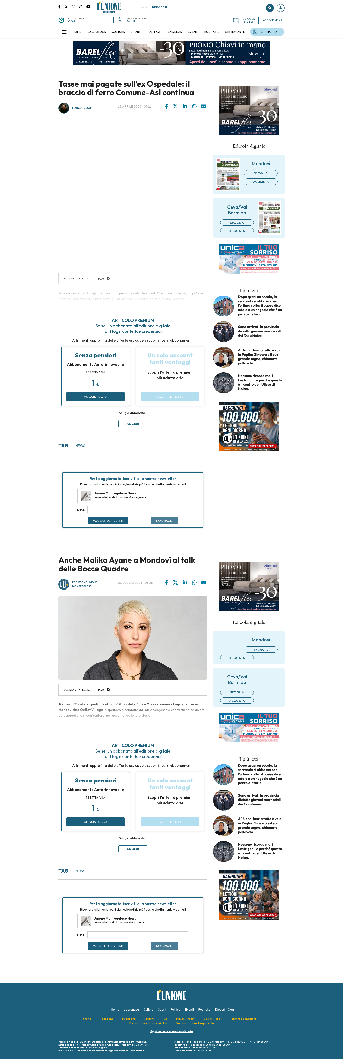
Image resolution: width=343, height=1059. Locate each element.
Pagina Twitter (68, 6)
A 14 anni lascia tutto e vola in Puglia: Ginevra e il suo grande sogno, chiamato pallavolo (260, 356)
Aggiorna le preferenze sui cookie (171, 1031)
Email (81, 509)
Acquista (261, 182)
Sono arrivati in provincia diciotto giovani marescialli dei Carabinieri (260, 331)
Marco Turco (81, 108)
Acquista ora (96, 396)
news (80, 445)
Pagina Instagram (75, 6)
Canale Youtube (88, 6)
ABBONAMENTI (273, 20)
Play (101, 690)
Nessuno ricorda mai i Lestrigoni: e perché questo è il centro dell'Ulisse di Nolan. (260, 382)
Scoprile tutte (170, 396)
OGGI (72, 21)
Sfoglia (261, 173)
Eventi (130, 21)
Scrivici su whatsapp (82, 6)
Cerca (270, 8)
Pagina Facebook (61, 6)
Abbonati (159, 7)
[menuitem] (77, 32)
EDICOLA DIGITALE (249, 20)
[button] (281, 8)
